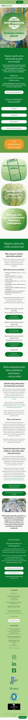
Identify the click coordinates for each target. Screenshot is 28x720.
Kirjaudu (19, 2)
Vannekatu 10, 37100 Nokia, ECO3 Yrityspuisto (14, 613)
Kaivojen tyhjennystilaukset (14, 128)
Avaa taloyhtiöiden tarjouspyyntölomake (14, 331)
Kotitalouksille (14, 122)
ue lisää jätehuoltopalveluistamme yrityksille (14, 493)
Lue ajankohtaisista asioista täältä (14, 144)
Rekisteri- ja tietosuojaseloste (14, 648)
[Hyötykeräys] (7, 5)
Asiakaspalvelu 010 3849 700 (14, 568)
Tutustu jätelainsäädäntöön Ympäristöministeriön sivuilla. (14, 397)
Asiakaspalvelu (10, 2)
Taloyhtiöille (14, 115)
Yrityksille (14, 108)
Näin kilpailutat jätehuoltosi (14, 92)
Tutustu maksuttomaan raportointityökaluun (14, 486)
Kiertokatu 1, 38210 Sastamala (14, 612)
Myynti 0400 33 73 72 (14, 573)
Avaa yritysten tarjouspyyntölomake (14, 317)
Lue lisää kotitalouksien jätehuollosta (14, 344)
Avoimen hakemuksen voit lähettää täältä (14, 197)
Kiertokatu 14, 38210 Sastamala (14, 607)
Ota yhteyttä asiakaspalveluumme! (14, 354)
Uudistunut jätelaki (7, 389)
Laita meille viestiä (14, 620)
